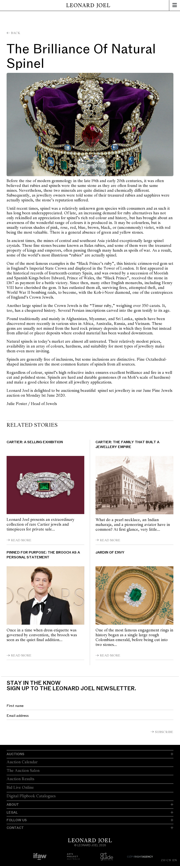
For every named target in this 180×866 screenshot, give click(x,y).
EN (174, 860)
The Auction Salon (23, 770)
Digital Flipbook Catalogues (31, 796)
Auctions (15, 754)
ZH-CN (166, 860)
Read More (21, 540)
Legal (12, 812)
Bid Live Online (20, 787)
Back (15, 33)
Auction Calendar (22, 762)
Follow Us (17, 820)
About (13, 804)
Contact (15, 828)
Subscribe (164, 732)
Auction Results (20, 779)
